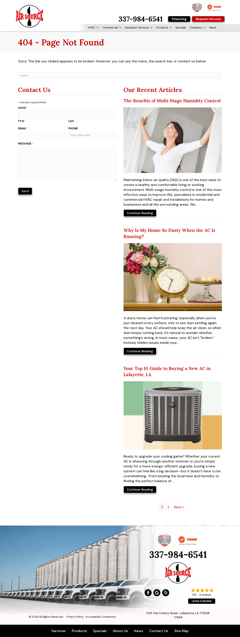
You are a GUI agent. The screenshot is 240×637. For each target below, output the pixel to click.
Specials (181, 27)
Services (59, 631)
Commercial (110, 27)
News (212, 27)
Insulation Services (137, 27)
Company (196, 27)
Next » (179, 507)
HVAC (91, 27)
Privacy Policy (75, 617)
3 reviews (205, 595)
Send (25, 191)
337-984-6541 (178, 554)
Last (71, 121)
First (21, 121)
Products (162, 27)
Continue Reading (140, 214)
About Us (120, 631)
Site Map (181, 631)
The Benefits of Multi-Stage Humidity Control (172, 101)
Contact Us (158, 631)
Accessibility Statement (101, 617)
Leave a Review (202, 601)
